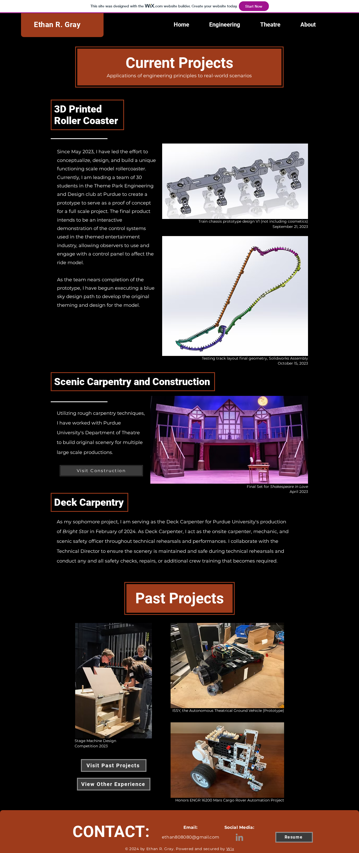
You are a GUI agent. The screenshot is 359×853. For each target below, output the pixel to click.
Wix (230, 848)
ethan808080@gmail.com (190, 837)
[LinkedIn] (239, 837)
